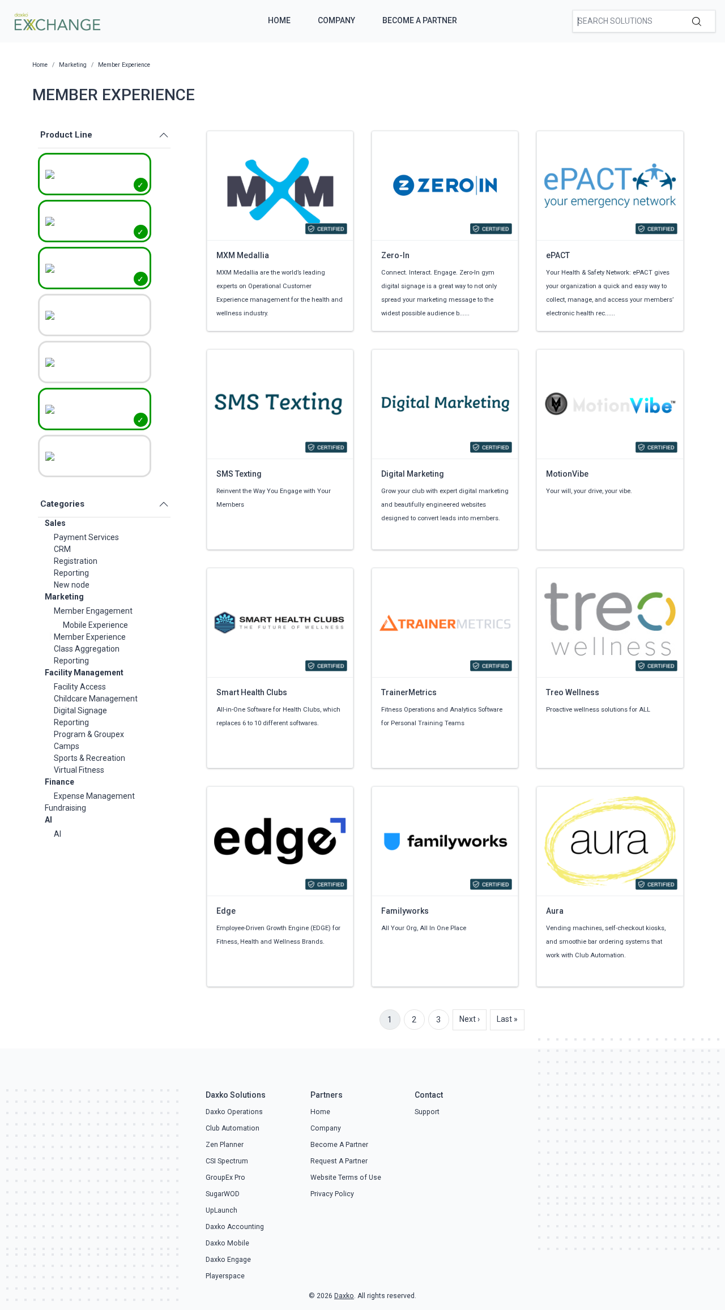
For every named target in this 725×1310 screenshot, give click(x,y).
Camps (66, 746)
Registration (75, 561)
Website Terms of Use (345, 1177)
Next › (469, 1019)
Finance (59, 781)
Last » (507, 1019)
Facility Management (84, 672)
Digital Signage (80, 710)
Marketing (64, 596)
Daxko (344, 1296)
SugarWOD (223, 1194)
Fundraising (65, 807)
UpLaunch (221, 1210)
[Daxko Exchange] (56, 20)
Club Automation (232, 1128)
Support (427, 1112)
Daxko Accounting (235, 1227)
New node (71, 584)
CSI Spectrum (227, 1161)
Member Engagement (93, 610)
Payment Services (86, 537)
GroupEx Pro (225, 1177)
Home (279, 20)
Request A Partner (339, 1161)
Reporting (71, 572)
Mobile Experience (95, 625)
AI (48, 819)
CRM (62, 549)
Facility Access (80, 686)
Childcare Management (96, 698)
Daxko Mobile (227, 1243)
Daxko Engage (228, 1260)
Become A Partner (419, 20)
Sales (55, 523)
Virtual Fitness (79, 769)
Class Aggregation (87, 648)
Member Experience (90, 636)
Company (336, 20)
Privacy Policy (332, 1194)
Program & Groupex (89, 734)
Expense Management (94, 795)
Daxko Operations (234, 1112)
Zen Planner (225, 1145)
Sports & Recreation (89, 758)
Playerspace (225, 1276)
